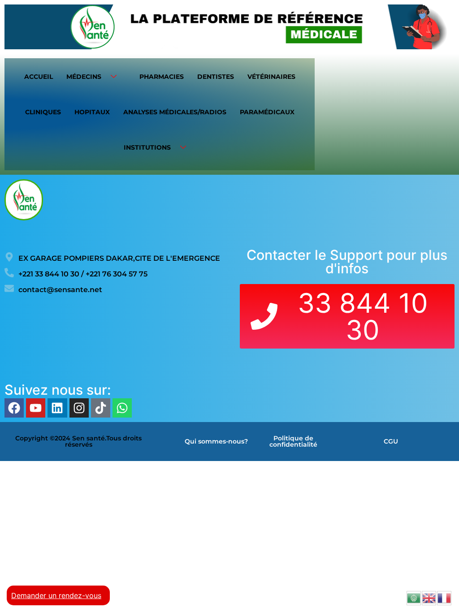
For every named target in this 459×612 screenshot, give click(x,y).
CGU (391, 441)
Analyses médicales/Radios (174, 112)
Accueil (38, 77)
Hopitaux (92, 112)
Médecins (83, 77)
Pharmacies (161, 77)
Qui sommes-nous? (216, 441)
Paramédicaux (267, 112)
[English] (429, 597)
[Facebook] (14, 408)
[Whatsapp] (122, 408)
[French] (444, 597)
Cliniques (43, 112)
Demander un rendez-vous (56, 595)
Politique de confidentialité (293, 441)
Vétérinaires (271, 77)
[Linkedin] (57, 408)
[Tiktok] (100, 408)
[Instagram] (79, 408)
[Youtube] (35, 408)
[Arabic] (414, 597)
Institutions (147, 147)
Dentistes (215, 77)
